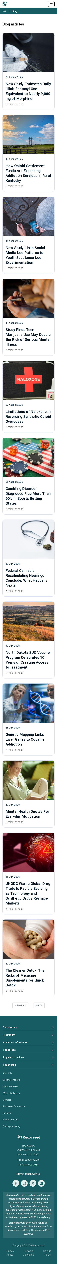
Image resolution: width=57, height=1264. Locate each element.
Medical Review (10, 1086)
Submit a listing (10, 1119)
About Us (7, 1073)
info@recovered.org (28, 1159)
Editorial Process (11, 1080)
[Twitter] (32, 1183)
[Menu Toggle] (51, 4)
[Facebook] (15, 1183)
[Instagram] (24, 1183)
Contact (7, 1100)
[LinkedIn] (41, 1183)
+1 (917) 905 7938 (28, 1164)
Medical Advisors (11, 1093)
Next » (39, 1005)
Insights (7, 1113)
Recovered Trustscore (14, 1106)
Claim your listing (11, 1126)
